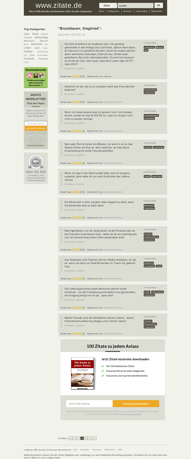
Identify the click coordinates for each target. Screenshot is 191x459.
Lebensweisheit (151, 115)
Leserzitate (141, 11)
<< (70, 438)
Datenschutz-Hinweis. (35, 145)
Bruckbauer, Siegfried (74, 68)
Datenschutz (110, 449)
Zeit (146, 50)
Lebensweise (157, 292)
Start (101, 11)
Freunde (148, 147)
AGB (120, 449)
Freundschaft (150, 90)
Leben (147, 176)
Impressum (97, 449)
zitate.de (107, 76)
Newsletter (156, 11)
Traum (159, 266)
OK (159, 5)
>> (94, 438)
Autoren (127, 11)
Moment (159, 47)
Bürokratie (149, 205)
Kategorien (114, 11)
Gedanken (148, 263)
